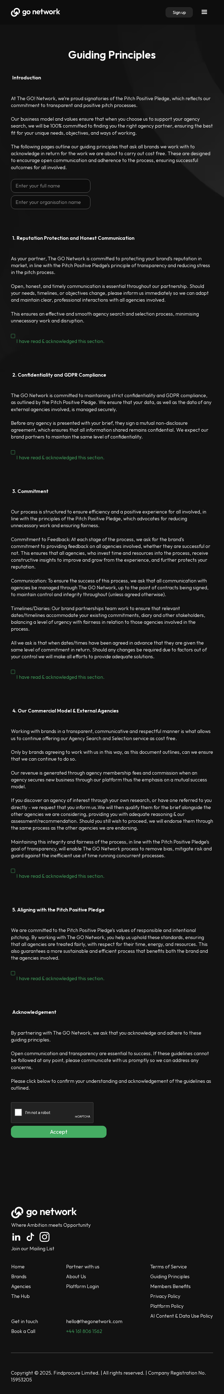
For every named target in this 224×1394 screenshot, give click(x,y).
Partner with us (82, 1266)
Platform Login (82, 1286)
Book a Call (23, 1331)
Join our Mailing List (32, 1248)
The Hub (20, 1296)
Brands (18, 1276)
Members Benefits (170, 1286)
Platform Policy (167, 1306)
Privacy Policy (165, 1296)
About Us (76, 1276)
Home (18, 1266)
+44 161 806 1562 (84, 1331)
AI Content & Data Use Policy (181, 1316)
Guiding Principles (170, 1276)
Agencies (21, 1286)
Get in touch (24, 1321)
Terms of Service (168, 1266)
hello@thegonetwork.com (94, 1321)
